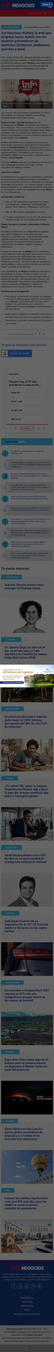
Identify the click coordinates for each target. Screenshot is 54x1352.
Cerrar (45, 4)
